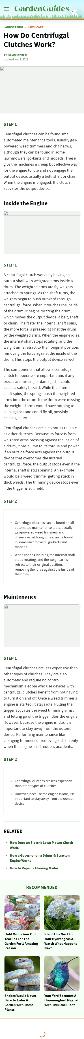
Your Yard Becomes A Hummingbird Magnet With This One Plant (61, 1000)
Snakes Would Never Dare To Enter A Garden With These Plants (20, 1003)
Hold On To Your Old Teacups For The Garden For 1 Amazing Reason (21, 941)
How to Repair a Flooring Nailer (34, 868)
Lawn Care (36, 27)
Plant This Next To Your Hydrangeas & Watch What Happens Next (60, 941)
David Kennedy (18, 55)
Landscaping (13, 27)
